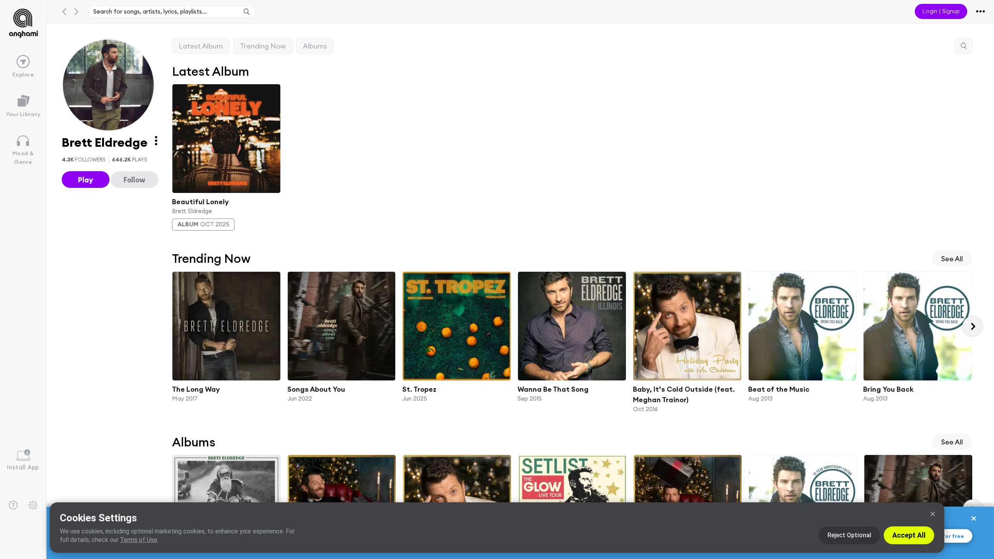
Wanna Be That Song (553, 389)
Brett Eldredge (192, 210)
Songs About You (316, 389)
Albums (315, 46)
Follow (134, 179)
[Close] (932, 514)
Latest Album (201, 46)
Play (85, 179)
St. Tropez (419, 389)
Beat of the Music (778, 389)
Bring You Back (888, 389)
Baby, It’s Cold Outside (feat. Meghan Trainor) (684, 394)
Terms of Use (138, 539)
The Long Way (196, 389)
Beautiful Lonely (200, 201)
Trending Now (263, 46)
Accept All (909, 535)
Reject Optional (849, 535)
